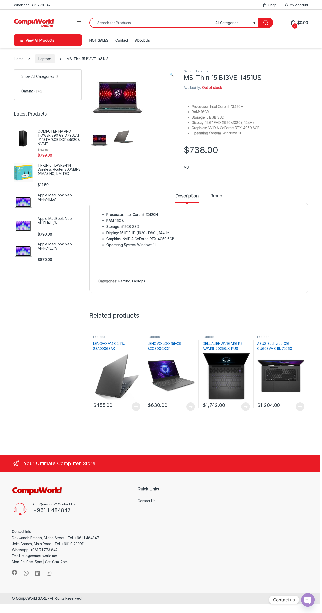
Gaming (189, 71)
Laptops (45, 59)
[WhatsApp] (26, 573)
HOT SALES (98, 40)
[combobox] (151, 23)
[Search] (265, 23)
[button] (171, 75)
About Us (142, 40)
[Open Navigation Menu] (79, 23)
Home (18, 59)
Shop (272, 5)
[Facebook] (14, 572)
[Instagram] (49, 573)
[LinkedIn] (37, 573)
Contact (121, 40)
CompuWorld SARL (31, 598)
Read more (136, 406)
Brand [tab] (216, 196)
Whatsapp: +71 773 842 (32, 5)
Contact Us (146, 501)
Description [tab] (187, 196)
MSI (187, 167)
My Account (299, 5)
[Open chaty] (308, 600)
